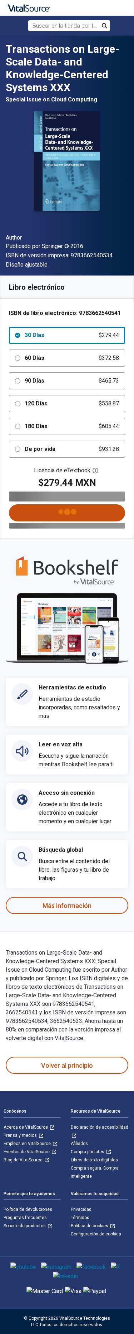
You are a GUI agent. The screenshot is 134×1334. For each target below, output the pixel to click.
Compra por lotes (88, 1151)
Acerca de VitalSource (26, 1127)
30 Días (72, 335)
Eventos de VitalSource (27, 1151)
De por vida (72, 449)
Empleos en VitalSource (28, 1143)
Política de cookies (90, 1225)
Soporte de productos (25, 1225)
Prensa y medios (21, 1135)
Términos (80, 1217)
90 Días (72, 380)
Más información (67, 905)
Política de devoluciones (28, 1209)
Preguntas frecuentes (25, 1217)
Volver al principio (67, 1065)
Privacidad (81, 1209)
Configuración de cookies (96, 1233)
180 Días (72, 426)
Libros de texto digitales (94, 1159)
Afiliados (79, 1143)
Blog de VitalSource (24, 1159)
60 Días (72, 357)
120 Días (72, 403)
